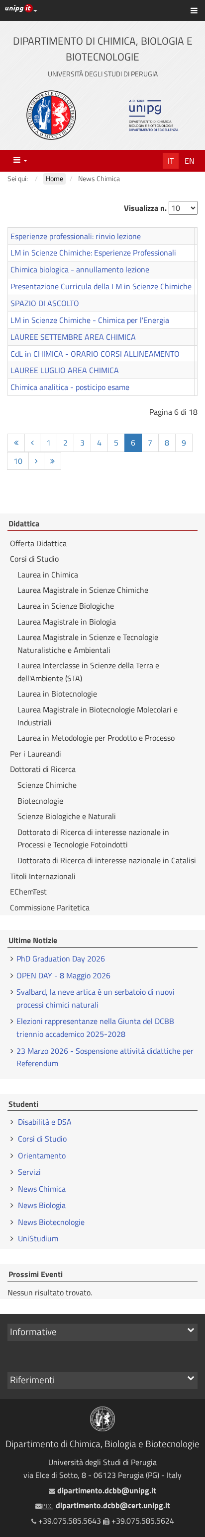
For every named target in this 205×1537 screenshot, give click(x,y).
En (190, 161)
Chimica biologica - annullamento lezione (79, 269)
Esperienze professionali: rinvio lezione (75, 236)
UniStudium (38, 1238)
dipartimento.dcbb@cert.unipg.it (106, 1505)
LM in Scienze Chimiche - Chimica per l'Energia (89, 320)
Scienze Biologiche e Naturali (66, 816)
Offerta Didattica (38, 543)
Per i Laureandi (35, 754)
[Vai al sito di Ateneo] (51, 115)
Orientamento (42, 1155)
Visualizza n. (145, 208)
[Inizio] (16, 443)
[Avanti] (36, 461)
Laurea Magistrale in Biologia (66, 622)
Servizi (29, 1172)
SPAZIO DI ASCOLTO (44, 303)
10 (17, 461)
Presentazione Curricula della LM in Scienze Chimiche (101, 286)
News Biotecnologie (51, 1222)
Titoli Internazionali (43, 876)
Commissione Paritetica (50, 907)
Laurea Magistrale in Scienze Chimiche (82, 590)
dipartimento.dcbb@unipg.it (105, 1490)
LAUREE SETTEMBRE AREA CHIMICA (73, 337)
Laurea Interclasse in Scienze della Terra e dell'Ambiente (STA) (88, 671)
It (171, 161)
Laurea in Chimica (47, 574)
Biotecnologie (40, 801)
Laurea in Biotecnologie (57, 694)
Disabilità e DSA (45, 1122)
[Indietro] (32, 443)
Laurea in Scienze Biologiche (65, 606)
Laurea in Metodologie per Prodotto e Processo (96, 738)
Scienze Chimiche (47, 785)
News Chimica (42, 1189)
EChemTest (28, 891)
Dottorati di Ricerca (43, 769)
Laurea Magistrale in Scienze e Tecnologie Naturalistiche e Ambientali (87, 643)
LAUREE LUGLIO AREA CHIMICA (64, 370)
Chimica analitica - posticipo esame (69, 387)
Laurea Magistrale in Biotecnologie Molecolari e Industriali (97, 716)
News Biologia (42, 1205)
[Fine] (52, 461)
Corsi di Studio (34, 559)
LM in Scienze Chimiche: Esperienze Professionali (93, 252)
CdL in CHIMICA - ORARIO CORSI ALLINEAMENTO (95, 354)
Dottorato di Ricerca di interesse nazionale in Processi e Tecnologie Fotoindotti (93, 838)
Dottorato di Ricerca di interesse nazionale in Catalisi (106, 860)
